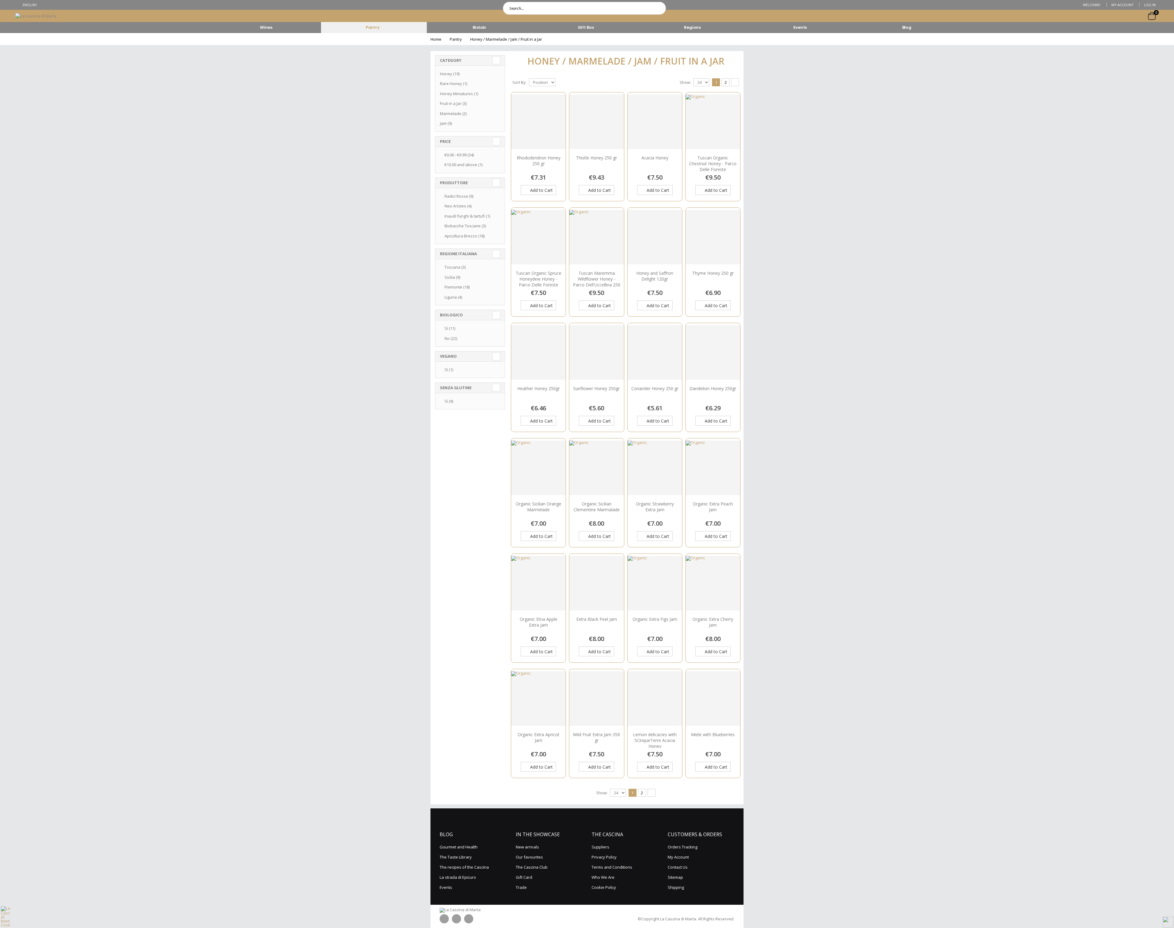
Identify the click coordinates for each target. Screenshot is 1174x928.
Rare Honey (453, 83)
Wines (266, 27)
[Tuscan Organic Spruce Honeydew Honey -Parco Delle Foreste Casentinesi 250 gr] (520, 211)
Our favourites (529, 857)
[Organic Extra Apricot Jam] (520, 673)
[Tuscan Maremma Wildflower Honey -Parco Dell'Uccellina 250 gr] (579, 211)
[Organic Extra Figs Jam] (637, 558)
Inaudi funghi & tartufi (467, 216)
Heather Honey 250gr (538, 388)
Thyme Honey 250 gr (713, 273)
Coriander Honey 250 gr (654, 388)
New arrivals (527, 847)
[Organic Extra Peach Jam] (695, 442)
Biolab (479, 27)
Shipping (676, 887)
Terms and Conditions (612, 867)
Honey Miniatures (459, 93)
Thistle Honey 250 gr (596, 158)
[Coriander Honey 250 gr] (655, 352)
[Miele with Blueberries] (713, 698)
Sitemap (675, 877)
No (451, 338)
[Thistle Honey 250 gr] (596, 122)
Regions (692, 27)
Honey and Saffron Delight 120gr (654, 276)
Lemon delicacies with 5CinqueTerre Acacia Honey (655, 740)
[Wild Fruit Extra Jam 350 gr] (596, 698)
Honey (450, 73)
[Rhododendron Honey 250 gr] (538, 122)
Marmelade (453, 113)
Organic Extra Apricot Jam (538, 737)
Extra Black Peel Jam (596, 619)
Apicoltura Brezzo (465, 236)
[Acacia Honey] (655, 122)
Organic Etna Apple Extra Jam (538, 622)
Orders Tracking (682, 847)
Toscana (455, 267)
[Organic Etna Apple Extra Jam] (520, 558)
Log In (1150, 4)
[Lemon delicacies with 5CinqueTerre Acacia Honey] (655, 698)
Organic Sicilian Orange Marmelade (538, 506)
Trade (521, 887)
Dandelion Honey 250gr (712, 388)
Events (800, 27)
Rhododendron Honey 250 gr (538, 160)
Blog (906, 27)
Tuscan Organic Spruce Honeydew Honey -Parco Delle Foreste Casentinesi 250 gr (538, 281)
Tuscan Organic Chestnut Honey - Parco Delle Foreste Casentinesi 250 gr (713, 166)
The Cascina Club (532, 867)
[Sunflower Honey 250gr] (596, 352)
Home (435, 39)
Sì (450, 328)
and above (463, 164)
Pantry (373, 27)
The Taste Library (456, 857)
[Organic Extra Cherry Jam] (695, 558)
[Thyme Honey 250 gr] (713, 237)
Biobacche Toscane (465, 226)
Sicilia (452, 277)
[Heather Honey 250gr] (538, 352)
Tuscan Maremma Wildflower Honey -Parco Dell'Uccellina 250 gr (596, 281)
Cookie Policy (604, 887)
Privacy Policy (604, 857)
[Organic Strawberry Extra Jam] (637, 442)
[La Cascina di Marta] (35, 16)
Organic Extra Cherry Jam (712, 622)
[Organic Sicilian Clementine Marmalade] (579, 442)
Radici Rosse (459, 196)
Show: (685, 82)
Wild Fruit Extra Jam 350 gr (596, 737)
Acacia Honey (654, 158)
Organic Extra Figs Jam (655, 619)
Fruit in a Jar (453, 103)
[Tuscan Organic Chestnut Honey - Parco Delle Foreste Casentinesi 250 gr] (695, 96)
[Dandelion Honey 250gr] (713, 352)
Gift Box (586, 27)
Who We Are (603, 877)
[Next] (735, 82)
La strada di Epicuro (458, 877)
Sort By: (519, 82)
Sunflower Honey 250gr (596, 388)
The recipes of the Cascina (464, 867)
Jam (446, 123)
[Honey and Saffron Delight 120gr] (655, 237)
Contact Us (678, 867)
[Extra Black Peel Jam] (596, 583)
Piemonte (457, 287)
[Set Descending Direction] (559, 82)
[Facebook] (444, 918)
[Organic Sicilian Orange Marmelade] (520, 442)
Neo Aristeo (458, 206)
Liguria (453, 297)
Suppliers (600, 847)
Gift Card (524, 877)
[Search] (659, 8)
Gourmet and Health (459, 847)
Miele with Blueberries (713, 734)
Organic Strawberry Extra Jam (655, 506)
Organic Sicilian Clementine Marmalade (597, 506)
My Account (1122, 4)
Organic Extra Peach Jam (713, 506)
